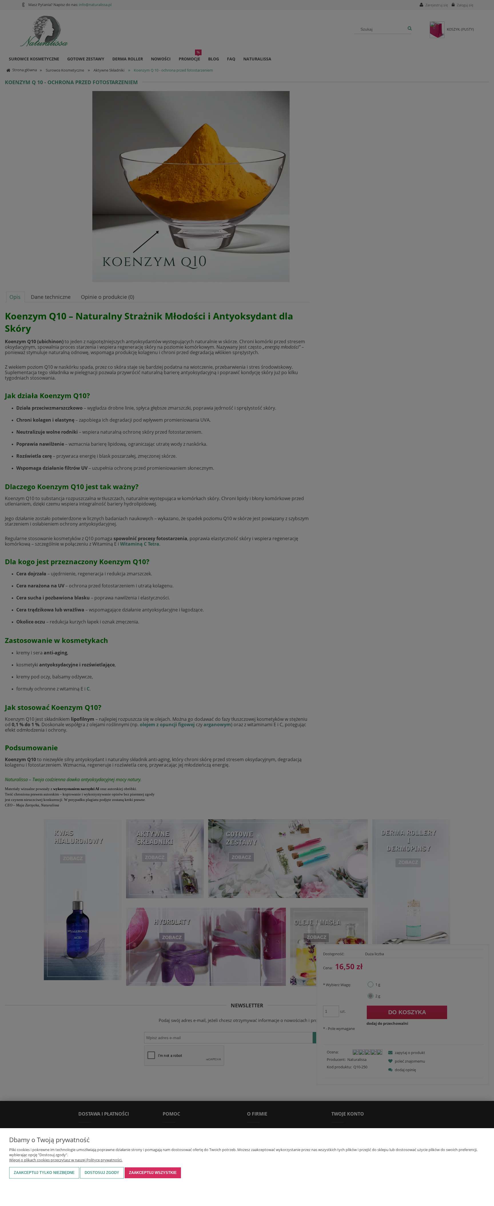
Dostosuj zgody (102, 1173)
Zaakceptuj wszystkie (153, 1173)
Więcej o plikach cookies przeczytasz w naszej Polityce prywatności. (65, 1159)
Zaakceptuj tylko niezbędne (44, 1173)
